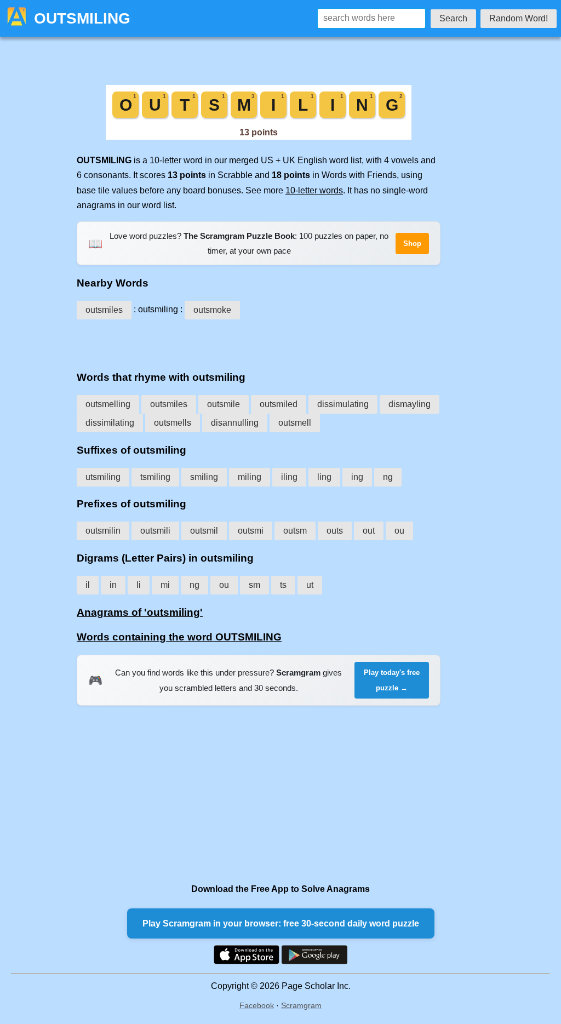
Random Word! (518, 18)
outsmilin (103, 530)
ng (388, 477)
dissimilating (109, 422)
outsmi (251, 530)
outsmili (155, 530)
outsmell (294, 422)
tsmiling (155, 477)
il (87, 585)
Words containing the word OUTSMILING (179, 637)
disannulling (235, 422)
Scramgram (301, 1005)
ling (324, 477)
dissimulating (343, 404)
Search (453, 18)
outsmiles (104, 309)
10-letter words (314, 190)
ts (283, 585)
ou (399, 530)
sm (254, 585)
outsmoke (212, 309)
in (113, 585)
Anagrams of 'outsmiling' (140, 612)
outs (335, 530)
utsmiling (103, 477)
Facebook (256, 1005)
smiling (204, 477)
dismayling (409, 404)
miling (249, 477)
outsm (295, 530)
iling (289, 477)
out (369, 530)
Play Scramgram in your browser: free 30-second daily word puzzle (280, 923)
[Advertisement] (258, 341)
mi (165, 585)
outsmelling (107, 404)
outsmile (223, 404)
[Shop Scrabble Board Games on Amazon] (258, 136)
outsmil (204, 530)
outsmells (172, 422)
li (138, 585)
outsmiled (278, 404)
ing (357, 477)
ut (309, 585)
